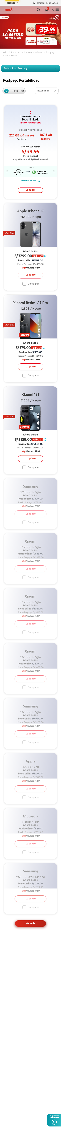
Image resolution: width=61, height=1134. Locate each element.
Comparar (33, 283)
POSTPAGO (50, 52)
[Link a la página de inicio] (5, 52)
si (21, 55)
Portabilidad (11, 55)
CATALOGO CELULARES (33, 52)
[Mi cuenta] (52, 10)
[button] (47, 2)
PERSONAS (15, 52)
